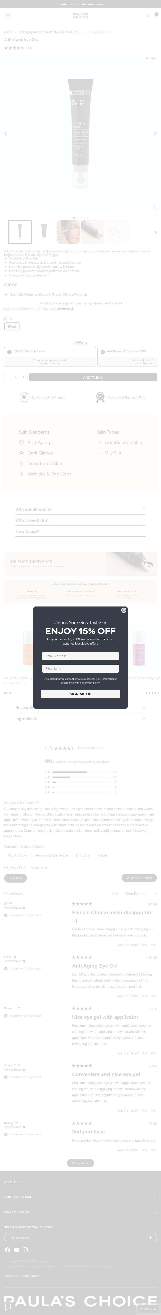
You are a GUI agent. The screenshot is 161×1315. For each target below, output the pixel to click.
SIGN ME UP (80, 694)
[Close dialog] (124, 610)
